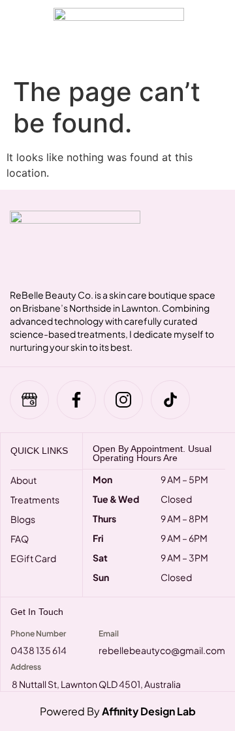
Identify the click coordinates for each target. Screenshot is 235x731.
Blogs (22, 519)
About (23, 480)
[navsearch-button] (211, 36)
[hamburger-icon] (21, 36)
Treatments (34, 499)
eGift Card (33, 558)
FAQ (19, 539)
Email (109, 633)
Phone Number (38, 633)
